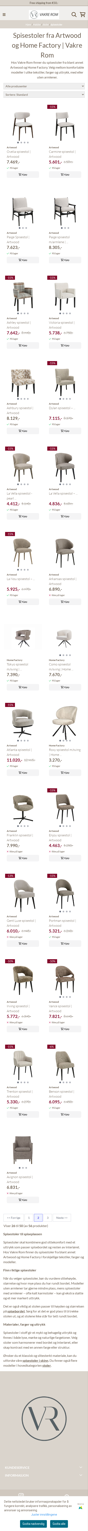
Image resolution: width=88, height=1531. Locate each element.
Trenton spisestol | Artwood (20, 1093)
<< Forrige (13, 1217)
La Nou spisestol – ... (21, 579)
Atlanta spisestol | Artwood (19, 752)
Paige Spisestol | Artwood (18, 239)
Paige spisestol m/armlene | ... (59, 239)
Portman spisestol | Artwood (62, 923)
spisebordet (16, 1311)
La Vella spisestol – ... (63, 493)
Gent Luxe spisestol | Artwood (21, 923)
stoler (46, 1365)
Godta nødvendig (33, 1523)
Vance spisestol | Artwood (60, 1008)
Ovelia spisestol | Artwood (19, 154)
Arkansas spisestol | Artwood (63, 581)
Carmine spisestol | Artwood (62, 154)
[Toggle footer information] (81, 1467)
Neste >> (62, 1217)
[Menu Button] (4, 14)
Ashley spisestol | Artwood (19, 324)
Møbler (37, 24)
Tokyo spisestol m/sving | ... (17, 666)
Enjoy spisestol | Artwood (60, 837)
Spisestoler (56, 24)
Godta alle (59, 1523)
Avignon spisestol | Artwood (20, 1179)
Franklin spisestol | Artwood (20, 837)
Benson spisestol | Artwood (61, 1093)
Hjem (29, 24)
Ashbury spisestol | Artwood (20, 410)
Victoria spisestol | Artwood (62, 324)
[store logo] (44, 14)
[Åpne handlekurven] (82, 14)
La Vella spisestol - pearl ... (19, 495)
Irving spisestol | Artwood (18, 1008)
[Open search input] (74, 14)
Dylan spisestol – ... (62, 408)
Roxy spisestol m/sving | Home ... (65, 752)
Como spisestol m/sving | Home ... (61, 666)
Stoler (46, 24)
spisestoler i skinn (35, 1360)
